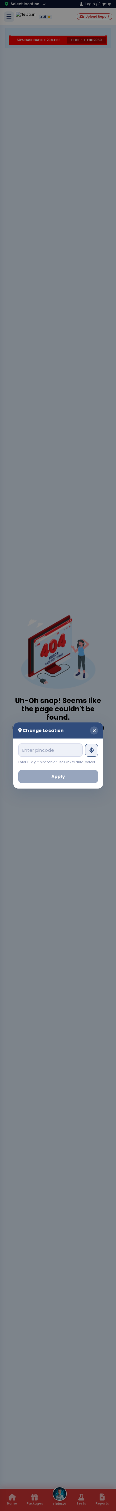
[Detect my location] (91, 750)
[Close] (94, 730)
